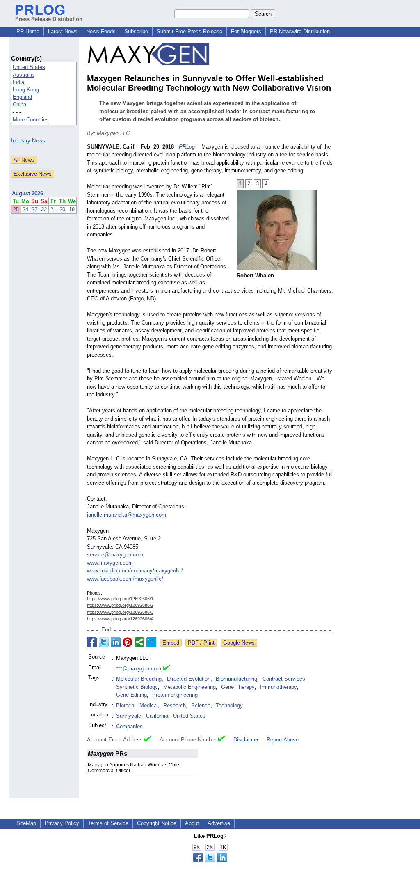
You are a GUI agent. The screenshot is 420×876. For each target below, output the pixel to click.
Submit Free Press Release (189, 31)
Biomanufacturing (236, 679)
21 (53, 209)
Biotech (125, 705)
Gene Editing (131, 695)
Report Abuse (283, 739)
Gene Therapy (238, 687)
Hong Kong (26, 90)
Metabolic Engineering (189, 687)
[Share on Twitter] (104, 642)
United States (29, 67)
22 (44, 209)
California (157, 716)
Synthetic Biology (137, 687)
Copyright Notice (156, 823)
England (22, 97)
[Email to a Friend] (151, 642)
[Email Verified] (166, 669)
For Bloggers (246, 31)
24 (25, 209)
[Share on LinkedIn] (116, 642)
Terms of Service (108, 823)
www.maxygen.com (110, 563)
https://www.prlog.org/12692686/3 (120, 612)
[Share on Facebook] (92, 642)
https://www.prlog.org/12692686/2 (120, 605)
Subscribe (136, 31)
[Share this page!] (210, 861)
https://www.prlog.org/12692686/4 (120, 618)
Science (200, 705)
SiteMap (26, 823)
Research (174, 705)
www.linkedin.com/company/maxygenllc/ (135, 570)
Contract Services (283, 679)
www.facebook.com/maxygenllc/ (125, 579)
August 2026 (27, 193)
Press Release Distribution (48, 19)
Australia (23, 75)
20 (62, 209)
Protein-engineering (175, 695)
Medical (148, 705)
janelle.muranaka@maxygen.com (126, 515)
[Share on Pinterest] (127, 642)
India (18, 82)
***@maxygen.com (138, 669)
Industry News (28, 140)
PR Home (27, 31)
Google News (239, 643)
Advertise (219, 823)
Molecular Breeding (139, 679)
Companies (129, 726)
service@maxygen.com (115, 554)
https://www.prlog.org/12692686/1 (120, 598)
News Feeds (101, 31)
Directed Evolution (188, 679)
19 (72, 209)
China (19, 104)
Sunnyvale (128, 716)
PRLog (187, 147)
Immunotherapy (278, 687)
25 (16, 209)
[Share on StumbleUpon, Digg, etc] (139, 642)
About (192, 823)
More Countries (31, 120)
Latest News (63, 31)
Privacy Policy (62, 823)
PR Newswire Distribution (300, 31)
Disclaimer (245, 739)
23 (34, 209)
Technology (229, 705)
